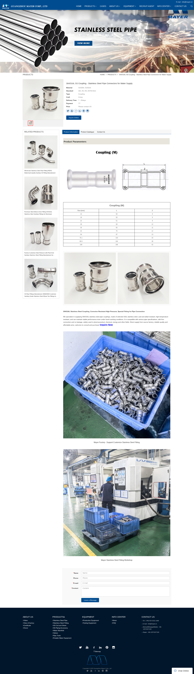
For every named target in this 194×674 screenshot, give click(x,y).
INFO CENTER (119, 617)
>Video (25, 620)
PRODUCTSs (58, 617)
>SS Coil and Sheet (59, 625)
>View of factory (28, 623)
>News (114, 620)
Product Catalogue (87, 132)
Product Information (71, 132)
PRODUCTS (112, 74)
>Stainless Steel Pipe (59, 620)
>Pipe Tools (56, 635)
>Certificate (27, 625)
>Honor (25, 628)
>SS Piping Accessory (60, 628)
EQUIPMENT (88, 617)
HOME (102, 74)
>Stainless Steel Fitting (60, 623)
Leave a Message (90, 600)
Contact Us (101, 132)
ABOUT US (28, 617)
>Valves (55, 633)
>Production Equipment (90, 620)
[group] (30, 123)
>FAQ (114, 623)
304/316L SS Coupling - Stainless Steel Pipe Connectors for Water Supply (145, 74)
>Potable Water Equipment (61, 638)
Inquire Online (74, 118)
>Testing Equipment (89, 623)
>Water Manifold (58, 630)
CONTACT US (148, 617)
